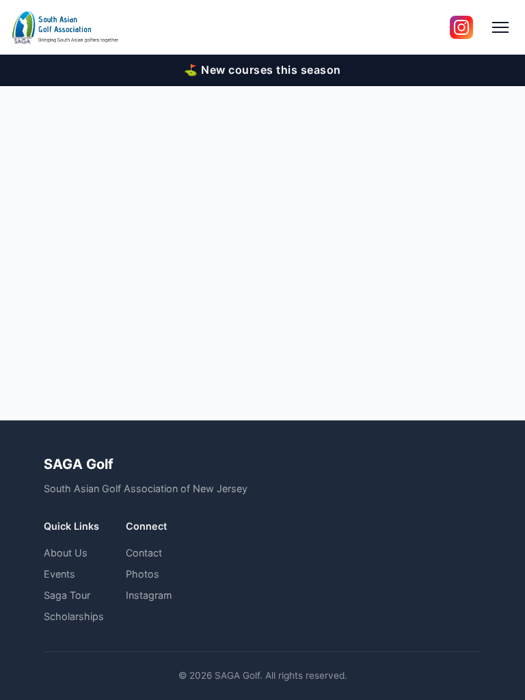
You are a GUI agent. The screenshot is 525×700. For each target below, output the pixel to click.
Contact (144, 552)
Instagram (149, 595)
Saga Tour (67, 595)
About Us (66, 552)
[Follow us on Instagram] (461, 27)
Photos (142, 574)
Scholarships (74, 616)
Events (59, 574)
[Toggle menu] (500, 27)
